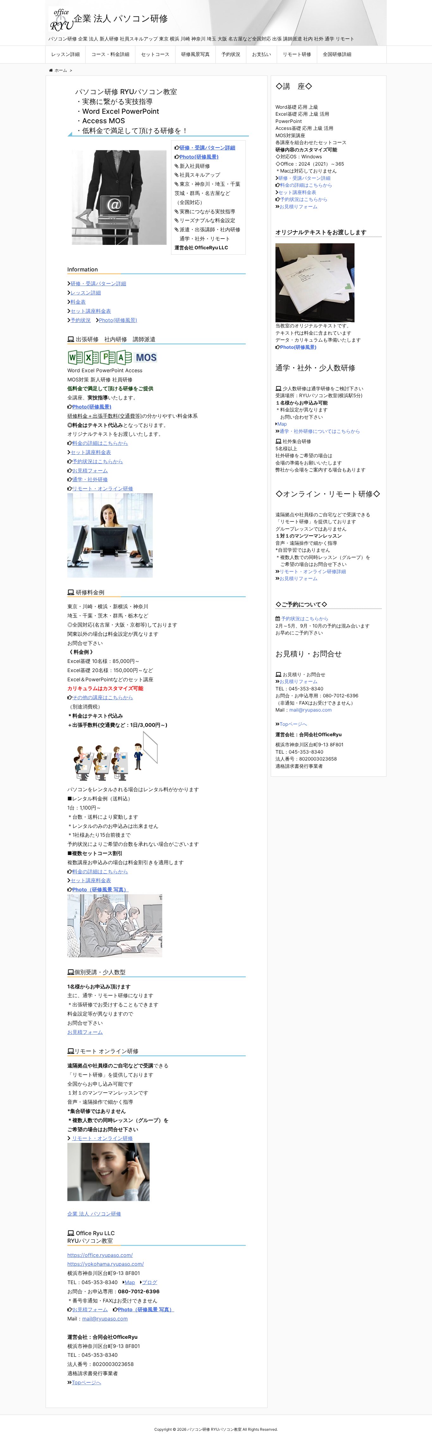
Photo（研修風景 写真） (100, 889)
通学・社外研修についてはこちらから (320, 431)
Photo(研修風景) (199, 157)
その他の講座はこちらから (102, 697)
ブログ (149, 1282)
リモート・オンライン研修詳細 (313, 571)
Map (130, 1282)
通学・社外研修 (90, 479)
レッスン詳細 (86, 292)
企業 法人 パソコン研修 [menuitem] (94, 1213)
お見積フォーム (90, 470)
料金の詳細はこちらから (100, 443)
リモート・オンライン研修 (102, 488)
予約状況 (81, 320)
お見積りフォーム (299, 206)
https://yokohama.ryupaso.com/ (105, 1264)
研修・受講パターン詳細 (207, 147)
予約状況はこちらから (97, 461)
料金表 (78, 302)
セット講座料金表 (91, 311)
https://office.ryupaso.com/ (100, 1255)
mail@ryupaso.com (105, 1318)
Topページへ (86, 1382)
